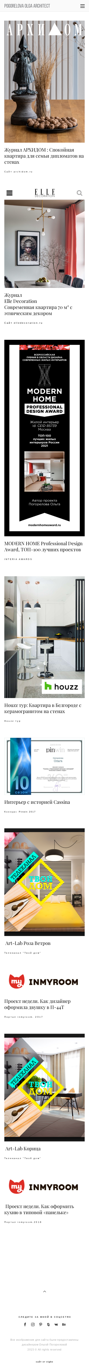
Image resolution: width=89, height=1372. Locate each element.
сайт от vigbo (44, 1362)
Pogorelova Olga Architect (27, 5)
